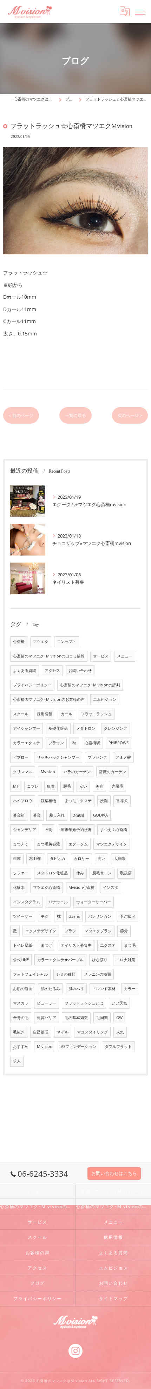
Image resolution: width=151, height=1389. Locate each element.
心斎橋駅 (92, 742)
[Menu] (140, 11)
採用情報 (44, 713)
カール (66, 713)
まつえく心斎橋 (113, 829)
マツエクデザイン (111, 844)
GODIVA (100, 815)
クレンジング (115, 728)
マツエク (40, 641)
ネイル (62, 1032)
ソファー (20, 873)
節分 (124, 930)
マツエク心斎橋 (46, 887)
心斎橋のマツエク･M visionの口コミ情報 (49, 656)
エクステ (108, 945)
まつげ (46, 945)
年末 (17, 858)
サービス (101, 656)
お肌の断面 (22, 988)
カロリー (81, 858)
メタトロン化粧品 (52, 873)
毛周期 (102, 1017)
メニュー (124, 656)
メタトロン (86, 728)
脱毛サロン (102, 873)
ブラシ (70, 930)
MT (16, 786)
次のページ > (130, 415)
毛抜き (19, 1032)
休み (80, 873)
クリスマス (22, 771)
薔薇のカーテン (112, 771)
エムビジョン (104, 699)
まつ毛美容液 (48, 844)
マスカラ (20, 1003)
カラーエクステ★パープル (60, 959)
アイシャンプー (26, 728)
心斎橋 (19, 641)
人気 (120, 1032)
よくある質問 (24, 670)
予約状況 (127, 916)
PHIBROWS (119, 742)
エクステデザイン (40, 930)
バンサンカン (99, 916)
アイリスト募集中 (76, 945)
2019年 (35, 858)
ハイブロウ (22, 800)
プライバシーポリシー (32, 685)
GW (119, 1017)
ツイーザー (22, 916)
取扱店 (126, 873)
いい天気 (119, 1003)
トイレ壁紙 (22, 945)
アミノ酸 (123, 757)
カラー (130, 988)
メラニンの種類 (97, 974)
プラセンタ (97, 757)
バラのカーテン (77, 771)
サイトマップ (113, 1298)
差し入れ (57, 815)
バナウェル (58, 901)
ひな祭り (99, 959)
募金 (37, 815)
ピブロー (20, 757)
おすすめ (20, 1046)
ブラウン (56, 742)
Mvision (48, 771)
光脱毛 (117, 786)
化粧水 (19, 887)
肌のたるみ (50, 988)
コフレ (33, 786)
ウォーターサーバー (93, 901)
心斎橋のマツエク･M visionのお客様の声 (49, 699)
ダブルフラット (118, 1046)
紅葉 (51, 786)
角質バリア (46, 1017)
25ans (74, 916)
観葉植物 (48, 800)
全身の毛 (20, 1017)
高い (101, 858)
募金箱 (19, 815)
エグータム (78, 844)
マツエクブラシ (98, 930)
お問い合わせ (80, 670)
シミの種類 (66, 974)
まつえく (20, 844)
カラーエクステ (26, 742)
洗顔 (104, 800)
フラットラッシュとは (84, 1003)
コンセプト (66, 641)
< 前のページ (21, 415)
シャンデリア (24, 829)
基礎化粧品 (58, 728)
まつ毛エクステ (78, 800)
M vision (44, 1046)
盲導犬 (122, 800)
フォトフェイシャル (30, 974)
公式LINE (21, 959)
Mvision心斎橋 (81, 887)
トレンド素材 (104, 988)
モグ (44, 916)
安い (83, 786)
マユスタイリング (92, 1032)
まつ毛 (130, 945)
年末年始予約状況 (76, 829)
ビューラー (46, 1003)
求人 (17, 1061)
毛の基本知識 (76, 1017)
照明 (48, 829)
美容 (99, 786)
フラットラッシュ (96, 713)
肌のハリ (76, 988)
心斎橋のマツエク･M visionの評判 (90, 685)
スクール (20, 713)
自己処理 (40, 1032)
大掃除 (119, 858)
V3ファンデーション (78, 1046)
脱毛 (67, 786)
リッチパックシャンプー (58, 757)
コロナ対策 (125, 959)
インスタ (110, 887)
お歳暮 (79, 815)
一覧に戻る (75, 415)
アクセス (52, 670)
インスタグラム (26, 901)
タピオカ (57, 858)
